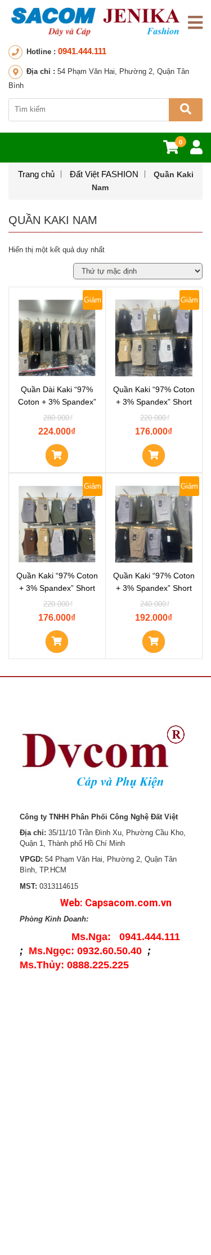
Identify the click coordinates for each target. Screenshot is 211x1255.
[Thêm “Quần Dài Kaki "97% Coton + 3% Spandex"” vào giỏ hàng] (57, 455)
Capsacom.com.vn (128, 903)
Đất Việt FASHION (104, 174)
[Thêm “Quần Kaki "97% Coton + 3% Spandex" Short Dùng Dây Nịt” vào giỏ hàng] (153, 455)
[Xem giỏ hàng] (171, 150)
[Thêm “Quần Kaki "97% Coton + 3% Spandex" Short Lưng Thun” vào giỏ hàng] (57, 641)
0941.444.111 (82, 51)
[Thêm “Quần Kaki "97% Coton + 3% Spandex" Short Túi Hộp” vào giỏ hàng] (153, 641)
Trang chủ (36, 174)
